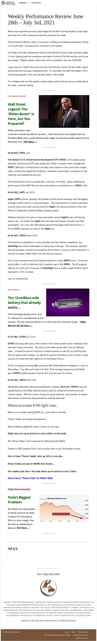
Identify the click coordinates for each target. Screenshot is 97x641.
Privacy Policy (83, 632)
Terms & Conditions (82, 638)
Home (67, 632)
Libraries (23, 3)
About (74, 632)
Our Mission (36, 3)
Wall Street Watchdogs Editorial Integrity (57, 635)
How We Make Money (80, 635)
